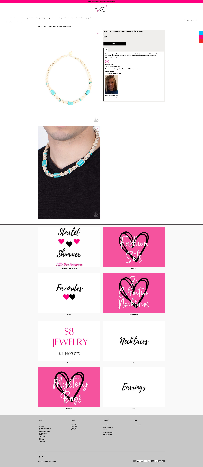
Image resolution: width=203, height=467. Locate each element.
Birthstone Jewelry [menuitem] (68, 18)
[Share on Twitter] (201, 37)
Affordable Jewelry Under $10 (45, 428)
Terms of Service (74, 430)
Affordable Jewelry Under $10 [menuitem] (26, 18)
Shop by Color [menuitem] (88, 18)
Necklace (44, 26)
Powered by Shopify (52, 461)
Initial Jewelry (42, 434)
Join (40, 438)
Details (106, 49)
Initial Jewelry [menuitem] (79, 18)
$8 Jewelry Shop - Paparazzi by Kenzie (107, 1)
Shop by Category (42, 430)
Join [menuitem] (96, 18)
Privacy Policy (74, 428)
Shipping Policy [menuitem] (18, 22)
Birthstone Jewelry (43, 433)
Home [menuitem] (6, 18)
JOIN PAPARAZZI (138, 425)
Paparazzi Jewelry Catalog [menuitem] (55, 18)
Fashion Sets (133, 268)
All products (69, 363)
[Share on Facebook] (201, 33)
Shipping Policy (42, 441)
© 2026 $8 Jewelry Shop (43, 461)
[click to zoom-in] (98, 33)
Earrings (133, 408)
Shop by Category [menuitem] (40, 18)
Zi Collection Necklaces (133, 314)
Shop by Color (42, 436)
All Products (41, 426)
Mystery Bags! (69, 408)
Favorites (69, 314)
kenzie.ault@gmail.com (107, 434)
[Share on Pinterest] (201, 41)
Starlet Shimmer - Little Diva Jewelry (69, 268)
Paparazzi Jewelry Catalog (44, 431)
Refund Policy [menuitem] (8, 22)
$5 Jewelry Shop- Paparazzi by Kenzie (113, 73)
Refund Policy (42, 439)
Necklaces (134, 363)
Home (39, 26)
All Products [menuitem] (13, 18)
